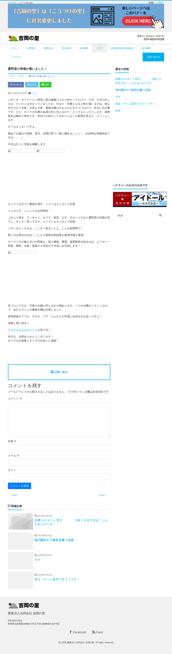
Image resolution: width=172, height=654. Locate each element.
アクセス (16, 57)
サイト (12, 470)
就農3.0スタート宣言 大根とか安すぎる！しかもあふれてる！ (138, 81)
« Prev (14, 495)
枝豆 (118, 110)
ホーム (15, 48)
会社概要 (83, 48)
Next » (102, 495)
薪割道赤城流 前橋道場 (122, 48)
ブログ (99, 48)
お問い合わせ (153, 57)
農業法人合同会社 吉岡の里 (80, 642)
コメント (15, 398)
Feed (99, 632)
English (160, 3)
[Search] (160, 216)
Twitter (32, 84)
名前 (12, 441)
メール (13, 455)
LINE (46, 84)
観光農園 (146, 48)
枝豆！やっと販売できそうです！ (135, 103)
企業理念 (31, 48)
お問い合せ (60, 372)
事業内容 (48, 48)
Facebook (17, 84)
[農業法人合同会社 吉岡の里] (24, 37)
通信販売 (66, 48)
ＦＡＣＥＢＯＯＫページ (22, 329)
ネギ (118, 96)
